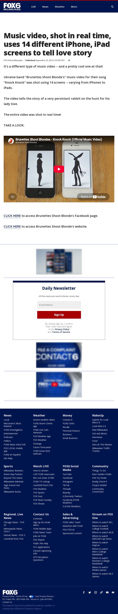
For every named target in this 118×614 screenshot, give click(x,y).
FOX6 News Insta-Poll (14, 444)
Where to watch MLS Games (102, 575)
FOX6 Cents (68, 423)
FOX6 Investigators (13, 429)
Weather (39, 415)
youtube (107, 592)
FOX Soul (37, 496)
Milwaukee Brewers (13, 470)
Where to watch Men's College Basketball (100, 551)
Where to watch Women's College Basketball (101, 561)
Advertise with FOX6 (73, 525)
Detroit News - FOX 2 (14, 535)
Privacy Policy (62, 329)
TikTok (66, 485)
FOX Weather (39, 439)
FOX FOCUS (69, 529)
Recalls (66, 427)
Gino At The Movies (102, 444)
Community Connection (98, 490)
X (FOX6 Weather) (71, 506)
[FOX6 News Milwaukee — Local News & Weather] (14, 6)
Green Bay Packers (13, 474)
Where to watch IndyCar (100, 544)
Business (67, 434)
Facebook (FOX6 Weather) (71, 501)
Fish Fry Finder (99, 477)
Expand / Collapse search (112, 6)
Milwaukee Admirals (14, 481)
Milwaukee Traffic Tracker (101, 449)
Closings (37, 443)
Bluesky (66, 492)
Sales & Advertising (71, 516)
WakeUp (98, 415)
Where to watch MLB (102, 532)
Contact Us (41, 514)
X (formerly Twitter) (72, 496)
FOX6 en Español (12, 454)
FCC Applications (41, 547)
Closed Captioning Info (42, 552)
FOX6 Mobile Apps (42, 528)
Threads (67, 488)
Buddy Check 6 (99, 481)
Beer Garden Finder (102, 474)
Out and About (99, 433)
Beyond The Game (13, 477)
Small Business (70, 438)
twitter (89, 592)
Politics (7, 440)
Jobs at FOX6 (39, 536)
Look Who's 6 (99, 426)
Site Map (8, 458)
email (113, 592)
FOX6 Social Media (71, 468)
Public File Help (40, 543)
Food (94, 440)
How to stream (40, 470)
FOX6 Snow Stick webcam (41, 452)
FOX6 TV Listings (41, 481)
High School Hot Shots (12, 486)
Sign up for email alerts (41, 523)
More (74, 6)
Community (100, 466)
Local (6, 419)
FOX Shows (39, 503)
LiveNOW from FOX (43, 485)
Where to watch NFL (102, 522)
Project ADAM (99, 485)
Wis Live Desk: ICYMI (43, 477)
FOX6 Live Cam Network (40, 431)
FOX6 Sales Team (71, 522)
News (7, 415)
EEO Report (39, 539)
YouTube (67, 474)
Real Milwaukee (100, 429)
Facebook (68, 477)
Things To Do (99, 470)
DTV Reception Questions (40, 558)
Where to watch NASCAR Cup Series (102, 537)
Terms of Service (61, 332)
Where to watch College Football (100, 527)
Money (67, 415)
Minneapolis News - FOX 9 (13, 530)
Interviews (97, 437)
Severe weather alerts (44, 419)
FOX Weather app (42, 436)
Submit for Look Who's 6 (100, 421)
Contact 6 (67, 419)
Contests (37, 518)
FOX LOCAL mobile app (13, 449)
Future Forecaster (42, 447)
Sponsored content (72, 533)
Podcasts (8, 437)
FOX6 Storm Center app (43, 425)
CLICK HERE (12, 216)
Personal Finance (71, 430)
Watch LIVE (41, 466)
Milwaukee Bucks (12, 491)
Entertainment (11, 433)
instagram (95, 592)
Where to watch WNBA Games (100, 568)
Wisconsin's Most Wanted (12, 425)
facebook (83, 592)
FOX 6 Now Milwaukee (13, 60)
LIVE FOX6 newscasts (44, 474)
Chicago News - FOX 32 (14, 523)
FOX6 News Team (42, 532)
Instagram (68, 481)
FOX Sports (38, 492)
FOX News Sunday (42, 499)
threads (101, 592)
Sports (8, 466)
